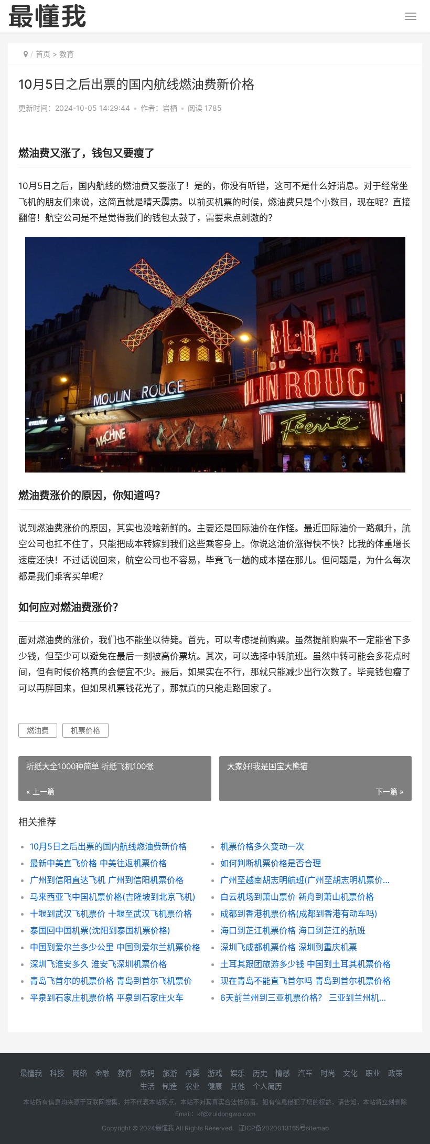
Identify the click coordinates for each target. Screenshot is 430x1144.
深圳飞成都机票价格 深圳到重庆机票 (288, 947)
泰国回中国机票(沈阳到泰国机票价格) (100, 930)
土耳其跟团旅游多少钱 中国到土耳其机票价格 (305, 964)
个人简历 (267, 1086)
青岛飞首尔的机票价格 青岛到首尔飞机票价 (111, 980)
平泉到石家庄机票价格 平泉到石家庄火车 (107, 997)
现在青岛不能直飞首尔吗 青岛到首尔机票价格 (305, 980)
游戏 (215, 1072)
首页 (43, 53)
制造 (170, 1086)
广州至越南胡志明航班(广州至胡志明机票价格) (306, 880)
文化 (350, 1072)
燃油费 (38, 730)
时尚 (327, 1072)
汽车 (305, 1072)
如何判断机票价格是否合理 (270, 863)
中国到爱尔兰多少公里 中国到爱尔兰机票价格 (115, 947)
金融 (102, 1072)
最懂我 (31, 1072)
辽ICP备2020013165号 (272, 1128)
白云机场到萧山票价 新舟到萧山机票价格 (297, 896)
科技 (57, 1072)
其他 (237, 1086)
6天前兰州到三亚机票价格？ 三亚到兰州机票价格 (306, 997)
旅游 (170, 1072)
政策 (395, 1072)
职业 (373, 1072)
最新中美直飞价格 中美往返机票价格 (98, 863)
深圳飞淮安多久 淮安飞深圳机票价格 (98, 964)
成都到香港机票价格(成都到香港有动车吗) (299, 913)
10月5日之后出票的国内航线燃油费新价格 (108, 846)
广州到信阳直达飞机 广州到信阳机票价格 (107, 880)
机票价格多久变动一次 (262, 846)
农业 (192, 1086)
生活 (147, 1086)
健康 (215, 1086)
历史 (260, 1072)
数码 (147, 1072)
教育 (66, 53)
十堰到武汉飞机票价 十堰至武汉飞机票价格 (111, 913)
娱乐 (237, 1072)
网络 (79, 1072)
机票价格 (85, 730)
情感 (282, 1072)
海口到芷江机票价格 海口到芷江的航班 (293, 930)
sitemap (317, 1128)
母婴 (192, 1072)
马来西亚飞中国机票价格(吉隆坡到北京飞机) (113, 896)
